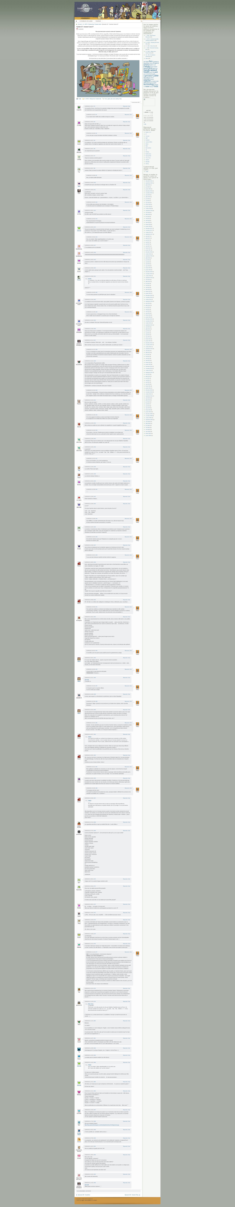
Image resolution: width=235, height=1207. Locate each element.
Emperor (156, 63)
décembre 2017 (149, 228)
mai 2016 (148, 261)
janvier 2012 (148, 364)
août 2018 (148, 212)
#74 (95, 919)
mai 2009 (148, 427)
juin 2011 (147, 378)
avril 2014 (148, 311)
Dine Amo (90, 1004)
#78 (95, 988)
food (145, 68)
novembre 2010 (149, 392)
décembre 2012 (149, 342)
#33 (95, 423)
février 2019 (148, 204)
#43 (95, 503)
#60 (95, 709)
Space (151, 83)
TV (144, 86)
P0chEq (147, 151)
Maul (145, 77)
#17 (95, 245)
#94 (95, 1182)
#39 (95, 473)
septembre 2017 (149, 234)
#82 (95, 1048)
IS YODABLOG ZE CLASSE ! (86, 21)
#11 (95, 189)
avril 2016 (148, 263)
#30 (96, 390)
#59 (96, 701)
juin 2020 (148, 186)
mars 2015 (148, 289)
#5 (94, 140)
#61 (96, 722)
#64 (96, 766)
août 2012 (148, 350)
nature (147, 80)
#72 (95, 904)
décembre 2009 (149, 413)
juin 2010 (148, 401)
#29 (95, 360)
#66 (96, 788)
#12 (96, 202)
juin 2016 (148, 259)
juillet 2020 (148, 184)
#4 (96, 133)
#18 (95, 252)
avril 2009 (148, 429)
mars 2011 (148, 384)
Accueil (77, 21)
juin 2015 (148, 283)
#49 (95, 562)
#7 (94, 155)
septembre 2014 (149, 301)
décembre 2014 (149, 295)
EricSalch (148, 140)
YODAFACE (98, 21)
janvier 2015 (148, 293)
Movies (152, 79)
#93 (95, 1174)
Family (147, 66)
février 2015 (148, 291)
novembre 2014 (149, 297)
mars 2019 (148, 202)
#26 (95, 328)
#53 (96, 650)
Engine (151, 65)
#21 (95, 276)
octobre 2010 (148, 393)
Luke (114, 98)
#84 (95, 1062)
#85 (95, 1081)
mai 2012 (148, 356)
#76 (95, 943)
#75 (95, 933)
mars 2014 (148, 313)
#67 (95, 798)
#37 (96, 458)
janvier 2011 (148, 388)
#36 (95, 446)
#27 (95, 340)
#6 (94, 148)
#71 (95, 886)
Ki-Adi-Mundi (149, 74)
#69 (95, 830)
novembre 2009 (149, 415)
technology (149, 84)
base (147, 61)
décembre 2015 (149, 271)
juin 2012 (148, 354)
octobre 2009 (148, 417)
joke (144, 74)
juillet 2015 (148, 281)
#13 (95, 210)
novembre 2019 (149, 192)
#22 (96, 292)
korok (89, 278)
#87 (95, 1109)
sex (157, 81)
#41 (96, 489)
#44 (96, 518)
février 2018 (148, 224)
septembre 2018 (149, 210)
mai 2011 (147, 380)
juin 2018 (148, 216)
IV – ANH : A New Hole (150, 45)
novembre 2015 (149, 273)
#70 (95, 878)
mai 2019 (148, 200)
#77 (96, 951)
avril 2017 (148, 244)
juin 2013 (148, 330)
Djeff (147, 138)
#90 (95, 1138)
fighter (155, 66)
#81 (95, 1038)
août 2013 (148, 326)
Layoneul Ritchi (149, 141)
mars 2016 (148, 265)
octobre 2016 (148, 254)
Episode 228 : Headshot (84, 1195)
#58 (95, 694)
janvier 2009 (148, 435)
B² (146, 134)
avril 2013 (148, 334)
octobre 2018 (148, 208)
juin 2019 (148, 198)
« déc (145, 124)
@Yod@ (87, 679)
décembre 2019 (149, 190)
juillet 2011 (148, 376)
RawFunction (148, 153)
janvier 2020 (148, 188)
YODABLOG (85, 8)
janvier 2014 (148, 317)
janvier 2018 (148, 226)
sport (154, 83)
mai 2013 (148, 332)
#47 (95, 545)
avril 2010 (148, 405)
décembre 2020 (149, 180)
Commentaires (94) (136, 102)
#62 (95, 734)
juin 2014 (148, 307)
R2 (151, 81)
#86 (95, 1090)
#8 (94, 168)
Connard (147, 136)
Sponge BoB (148, 155)
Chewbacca (156, 61)
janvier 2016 (148, 269)
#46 (96, 536)
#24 (96, 311)
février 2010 (148, 409)
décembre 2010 (149, 390)
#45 (95, 526)
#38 (95, 466)
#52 (95, 616)
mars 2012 (148, 360)
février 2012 (148, 362)
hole (151, 72)
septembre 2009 (149, 419)
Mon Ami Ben (148, 147)
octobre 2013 (148, 322)
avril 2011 (148, 382)
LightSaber (148, 76)
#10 (95, 182)
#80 (95, 1020)
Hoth (153, 72)
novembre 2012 (149, 344)
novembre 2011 (149, 368)
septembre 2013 (149, 325)
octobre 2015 (148, 275)
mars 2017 (148, 246)
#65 (95, 778)
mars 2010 (148, 407)
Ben (150, 61)
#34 (96, 430)
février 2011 (148, 386)
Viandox (147, 159)
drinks (151, 63)
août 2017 (148, 236)
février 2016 (148, 267)
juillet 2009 (148, 423)
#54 (95, 657)
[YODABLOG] (149, 105)
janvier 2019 (148, 206)
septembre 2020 (149, 183)
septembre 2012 (149, 348)
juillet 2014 (148, 305)
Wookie (151, 86)
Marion (147, 143)
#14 (96, 218)
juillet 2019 (148, 196)
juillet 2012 (148, 352)
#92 (95, 1154)
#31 (95, 400)
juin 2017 (148, 240)
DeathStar (146, 63)
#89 (95, 1129)
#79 (95, 1001)
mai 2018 (148, 218)
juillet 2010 (148, 399)
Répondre (125, 106)
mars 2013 (148, 336)
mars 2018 (148, 222)
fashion (152, 66)
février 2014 (148, 315)
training (117, 98)
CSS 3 (95, 1200)
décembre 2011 (149, 366)
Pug (79, 470)
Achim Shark (79, 1134)
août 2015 (148, 279)
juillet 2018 (148, 214)
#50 (95, 599)
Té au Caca (148, 157)
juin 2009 (148, 425)
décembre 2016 (149, 251)
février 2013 (148, 338)
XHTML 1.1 (89, 1200)
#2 (96, 114)
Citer (129, 106)
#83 (95, 1055)
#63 (95, 755)
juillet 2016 (148, 257)
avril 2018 (148, 220)
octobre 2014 (148, 299)
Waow (147, 58)
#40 (95, 481)
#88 (95, 1121)
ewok (154, 64)
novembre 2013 (149, 321)
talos (79, 186)
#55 (96, 669)
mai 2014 (148, 309)
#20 (95, 267)
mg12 (83, 1200)
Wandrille (147, 161)
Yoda (120, 98)
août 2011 (148, 374)
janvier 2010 (148, 411)
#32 (96, 414)
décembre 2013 (149, 319)
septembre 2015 (149, 277)
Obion (79, 661)
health (146, 72)
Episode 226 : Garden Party (132, 1195)
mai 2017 (148, 242)
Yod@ (79, 98)
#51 (96, 606)
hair (157, 68)
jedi (111, 98)
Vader (147, 86)
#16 (96, 236)
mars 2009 (148, 431)
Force (105, 98)
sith (145, 83)
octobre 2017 (148, 232)
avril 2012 (148, 358)
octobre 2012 (148, 346)
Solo (147, 83)
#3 (94, 121)
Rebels (154, 81)
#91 (95, 1146)
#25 (95, 320)
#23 (95, 299)
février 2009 (148, 433)
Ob (146, 149)
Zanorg (147, 163)
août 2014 (148, 303)
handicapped (150, 70)
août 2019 (148, 194)
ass (144, 61)
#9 (96, 175)
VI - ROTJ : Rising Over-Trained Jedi (92, 24)
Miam (147, 145)
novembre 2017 (149, 230)
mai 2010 (148, 403)
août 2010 (148, 397)
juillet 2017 (148, 238)
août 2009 (148, 421)
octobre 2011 (148, 370)
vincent (79, 230)
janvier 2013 (148, 340)
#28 (96, 349)
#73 (95, 912)
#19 (95, 259)
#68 (95, 822)
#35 (95, 438)
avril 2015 (148, 287)
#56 (95, 677)
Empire (146, 65)
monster (147, 79)
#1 (94, 106)
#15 (95, 227)
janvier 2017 (148, 250)
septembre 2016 (149, 255)
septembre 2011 (149, 372)
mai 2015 (148, 285)
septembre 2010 (149, 396)
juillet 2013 (148, 328)
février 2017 (148, 248)
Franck (79, 280)
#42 (95, 496)
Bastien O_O (148, 132)
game (109, 98)
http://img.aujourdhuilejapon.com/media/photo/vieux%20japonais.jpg (102, 1125)
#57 (96, 685)
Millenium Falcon (150, 77)
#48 (96, 555)
